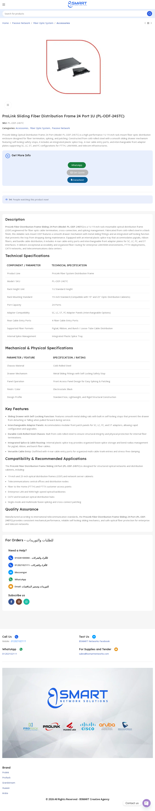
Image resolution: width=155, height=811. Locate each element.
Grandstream (8, 782)
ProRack (6, 777)
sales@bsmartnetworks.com (94, 653)
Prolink (5, 772)
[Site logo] (77, 4)
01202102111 (9, 653)
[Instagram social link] (19, 602)
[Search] (149, 13)
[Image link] (77, 712)
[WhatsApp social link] (26, 602)
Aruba (5, 793)
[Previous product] (145, 23)
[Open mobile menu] (4, 5)
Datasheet (78, 179)
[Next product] (151, 23)
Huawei (6, 788)
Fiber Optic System (43, 22)
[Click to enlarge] (8, 105)
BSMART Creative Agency (94, 799)
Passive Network (21, 22)
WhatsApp (76, 165)
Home (5, 22)
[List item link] (77, 557)
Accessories (63, 22)
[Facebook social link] (11, 602)
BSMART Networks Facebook (94, 641)
